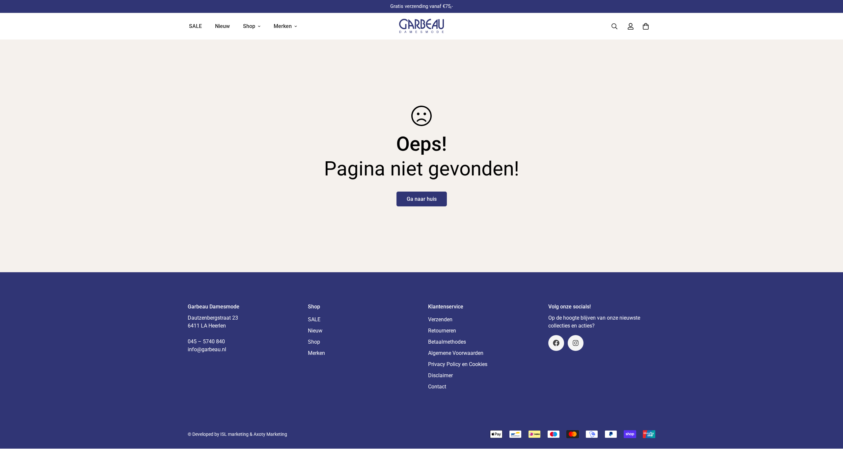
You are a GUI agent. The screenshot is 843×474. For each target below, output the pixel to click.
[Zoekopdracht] (614, 26)
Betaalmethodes (447, 342)
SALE (195, 26)
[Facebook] (556, 343)
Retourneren (442, 331)
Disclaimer (440, 375)
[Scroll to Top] (830, 438)
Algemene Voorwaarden (455, 353)
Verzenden (440, 319)
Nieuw (222, 26)
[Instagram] (576, 343)
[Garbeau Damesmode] (422, 26)
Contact (437, 386)
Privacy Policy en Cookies (457, 364)
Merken (283, 26)
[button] (645, 26)
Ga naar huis (422, 199)
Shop (249, 26)
